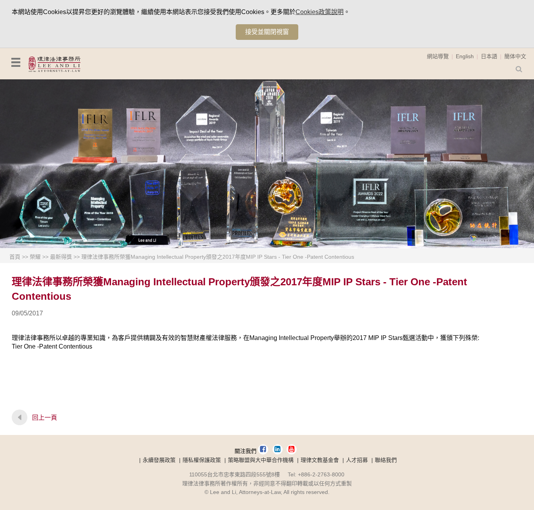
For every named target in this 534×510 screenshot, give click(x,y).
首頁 (14, 257)
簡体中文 (515, 56)
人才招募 (357, 460)
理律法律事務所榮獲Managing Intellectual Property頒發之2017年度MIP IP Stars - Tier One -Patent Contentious (217, 257)
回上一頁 (44, 417)
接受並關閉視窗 (267, 32)
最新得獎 (61, 257)
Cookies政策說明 (320, 12)
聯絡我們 (386, 460)
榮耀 (35, 257)
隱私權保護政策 (202, 460)
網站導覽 (438, 56)
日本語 (489, 56)
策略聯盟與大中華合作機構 (261, 460)
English (465, 56)
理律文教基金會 (320, 460)
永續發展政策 (159, 460)
